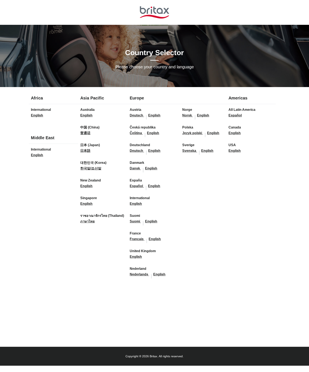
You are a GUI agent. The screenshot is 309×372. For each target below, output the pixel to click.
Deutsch (137, 115)
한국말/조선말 (90, 168)
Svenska (189, 150)
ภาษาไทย (87, 221)
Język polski (192, 133)
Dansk (135, 168)
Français (137, 239)
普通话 (85, 133)
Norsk (187, 115)
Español (137, 186)
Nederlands (139, 274)
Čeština (136, 133)
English (37, 115)
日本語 (85, 150)
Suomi (135, 221)
